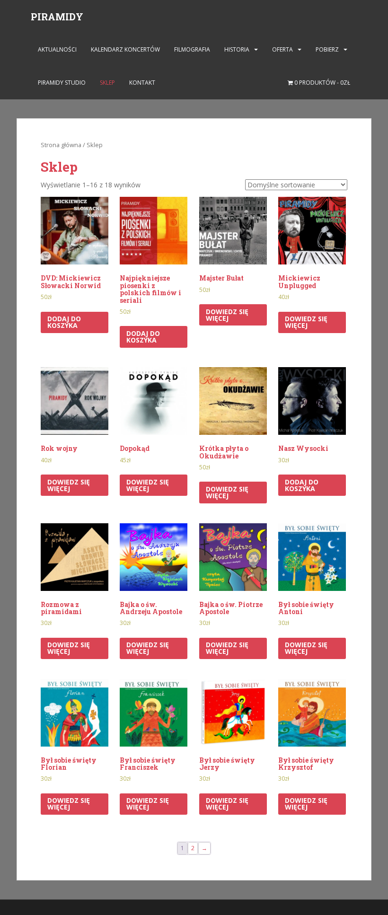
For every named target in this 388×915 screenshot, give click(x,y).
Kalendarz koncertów (125, 49)
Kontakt (142, 83)
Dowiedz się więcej (227, 315)
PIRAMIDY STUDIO (62, 83)
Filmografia (192, 49)
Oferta (282, 49)
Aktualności (57, 49)
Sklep (107, 83)
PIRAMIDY (57, 16)
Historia (236, 49)
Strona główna (61, 145)
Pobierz (327, 49)
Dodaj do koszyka (64, 322)
